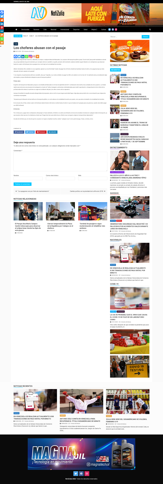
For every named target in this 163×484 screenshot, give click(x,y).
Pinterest (41, 132)
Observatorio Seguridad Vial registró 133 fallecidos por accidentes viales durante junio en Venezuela (129, 226)
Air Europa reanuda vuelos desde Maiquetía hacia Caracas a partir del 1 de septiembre (134, 139)
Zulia (45, 29)
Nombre (16, 175)
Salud (85, 29)
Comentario (18, 151)
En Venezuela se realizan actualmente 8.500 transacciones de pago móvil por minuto (128, 270)
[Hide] (1, 46)
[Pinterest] (2, 27)
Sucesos (36, 29)
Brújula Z (94, 29)
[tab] (115, 70)
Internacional (64, 29)
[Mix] (2, 35)
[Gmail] (33, 56)
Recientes (115, 70)
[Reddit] (2, 20)
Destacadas (25, 29)
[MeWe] (2, 31)
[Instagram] (30, 56)
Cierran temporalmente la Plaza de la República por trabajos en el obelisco (60, 226)
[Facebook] (15, 56)
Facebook (19, 132)
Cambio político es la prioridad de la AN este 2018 (86, 191)
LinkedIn (53, 132)
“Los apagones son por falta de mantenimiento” (33, 191)
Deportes (76, 29)
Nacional (53, 29)
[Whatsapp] (26, 56)
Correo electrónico (52, 175)
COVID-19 (114, 284)
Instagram (87, 473)
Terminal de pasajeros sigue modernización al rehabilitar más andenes (92, 226)
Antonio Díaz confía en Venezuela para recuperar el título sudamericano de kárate (134, 96)
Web (79, 175)
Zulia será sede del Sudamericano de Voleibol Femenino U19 (132, 110)
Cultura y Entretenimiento (117, 172)
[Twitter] (19, 56)
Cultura (103, 29)
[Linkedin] (22, 56)
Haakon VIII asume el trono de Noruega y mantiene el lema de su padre (134, 125)
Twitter (30, 132)
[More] (37, 56)
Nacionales (115, 240)
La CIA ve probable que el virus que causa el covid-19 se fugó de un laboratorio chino (128, 317)
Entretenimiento (118, 147)
